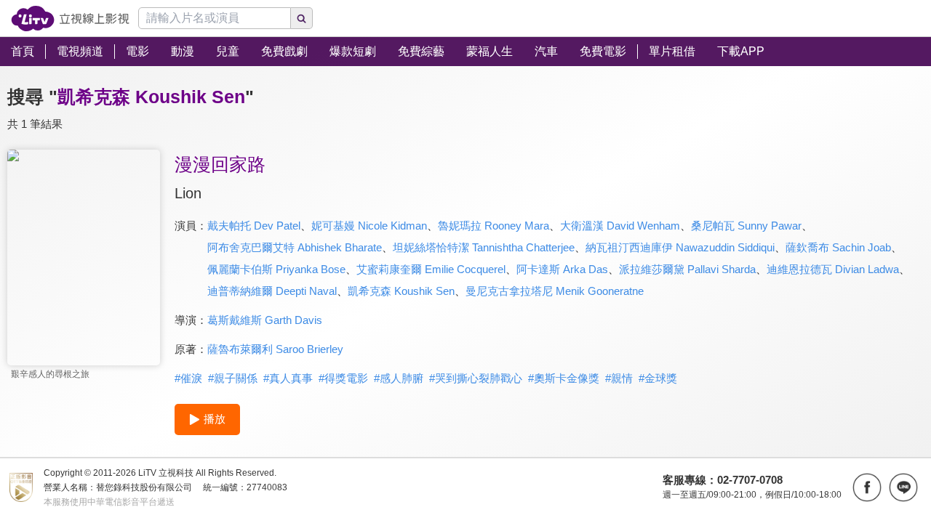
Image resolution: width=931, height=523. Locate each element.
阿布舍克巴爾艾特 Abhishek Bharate (294, 247)
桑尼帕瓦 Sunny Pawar (746, 225)
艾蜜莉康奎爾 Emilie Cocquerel (431, 269)
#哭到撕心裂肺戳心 (475, 378)
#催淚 (188, 378)
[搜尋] (302, 18)
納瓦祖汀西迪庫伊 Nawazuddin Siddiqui (680, 247)
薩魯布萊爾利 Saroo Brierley (275, 349)
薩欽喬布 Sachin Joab (838, 247)
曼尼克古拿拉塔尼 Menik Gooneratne (555, 291)
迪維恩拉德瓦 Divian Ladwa (833, 269)
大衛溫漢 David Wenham (620, 225)
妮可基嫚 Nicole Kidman (369, 225)
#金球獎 (658, 378)
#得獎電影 (343, 378)
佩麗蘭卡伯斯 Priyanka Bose (276, 269)
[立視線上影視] (70, 18)
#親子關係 (232, 378)
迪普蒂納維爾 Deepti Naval (272, 291)
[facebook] (867, 487)
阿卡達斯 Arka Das (562, 269)
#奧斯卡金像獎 (563, 378)
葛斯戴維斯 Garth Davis (264, 320)
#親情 (619, 378)
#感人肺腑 (398, 378)
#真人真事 (288, 378)
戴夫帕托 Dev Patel (253, 225)
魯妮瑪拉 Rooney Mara (493, 225)
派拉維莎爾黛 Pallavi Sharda (687, 269)
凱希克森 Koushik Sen (401, 291)
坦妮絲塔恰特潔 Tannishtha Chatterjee (484, 247)
